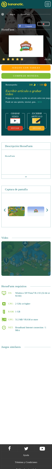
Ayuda (26, 455)
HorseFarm (25, 14)
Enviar (15, 128)
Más (40, 102)
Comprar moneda (26, 76)
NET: (10, 327)
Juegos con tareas (26, 68)
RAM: (11, 311)
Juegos (12, 14)
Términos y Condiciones (26, 462)
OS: (10, 293)
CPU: (10, 304)
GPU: (10, 319)
